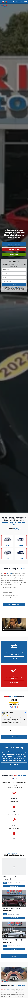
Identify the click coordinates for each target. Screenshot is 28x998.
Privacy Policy (13, 287)
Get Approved (14, 886)
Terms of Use (20, 287)
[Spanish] (6, 1)
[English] (2, 1)
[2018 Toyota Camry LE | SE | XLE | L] (14, 937)
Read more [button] (4, 724)
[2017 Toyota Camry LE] (14, 873)
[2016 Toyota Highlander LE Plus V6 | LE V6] (14, 905)
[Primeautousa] (4, 6)
